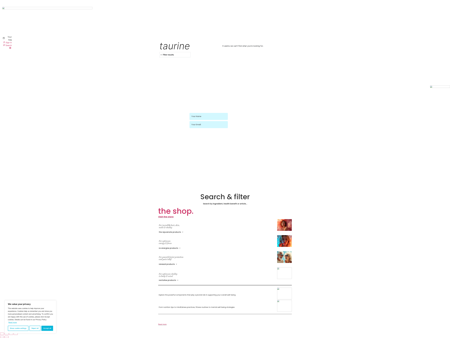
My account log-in (167, 108)
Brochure (162, 134)
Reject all (35, 328)
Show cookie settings (18, 328)
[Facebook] (241, 137)
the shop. (175, 211)
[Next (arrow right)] (7, 337)
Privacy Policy (165, 121)
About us (162, 113)
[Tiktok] (246, 137)
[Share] (11, 334)
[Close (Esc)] (16, 334)
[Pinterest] (252, 137)
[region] (30, 316)
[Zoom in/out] (2, 334)
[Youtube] (257, 137)
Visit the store (166, 216)
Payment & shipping (168, 117)
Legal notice (164, 129)
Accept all (47, 328)
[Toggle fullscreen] (7, 334)
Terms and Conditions (169, 125)
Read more (12, 322)
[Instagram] (236, 137)
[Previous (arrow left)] (2, 337)
